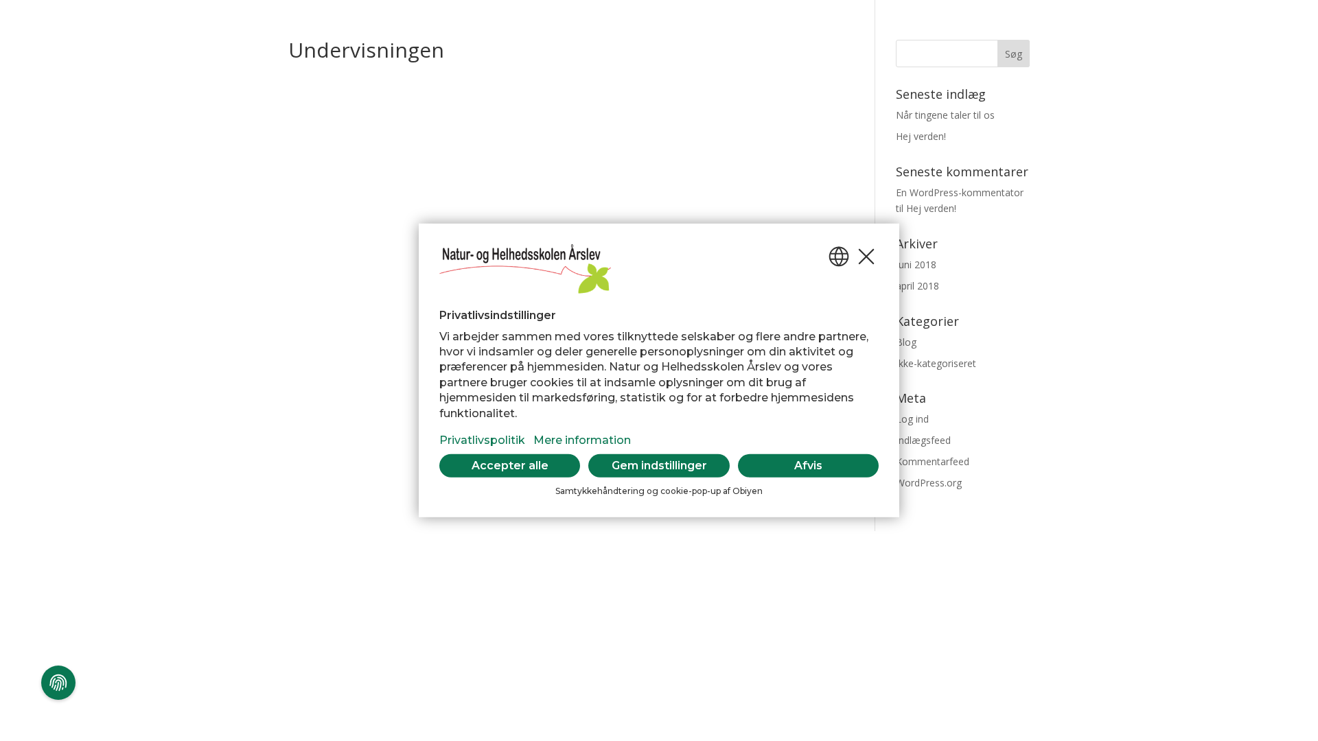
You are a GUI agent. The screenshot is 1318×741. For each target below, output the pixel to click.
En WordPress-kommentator (960, 192)
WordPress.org (929, 482)
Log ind (912, 418)
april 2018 (917, 285)
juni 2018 (916, 264)
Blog (906, 342)
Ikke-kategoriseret (936, 363)
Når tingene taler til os (945, 114)
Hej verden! (921, 136)
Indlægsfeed (923, 440)
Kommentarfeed (932, 461)
